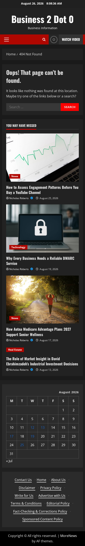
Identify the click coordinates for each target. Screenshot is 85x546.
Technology (18, 247)
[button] (6, 39)
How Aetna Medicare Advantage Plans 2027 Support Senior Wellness (38, 331)
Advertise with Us (51, 495)
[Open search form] (44, 39)
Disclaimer (27, 488)
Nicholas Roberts (19, 198)
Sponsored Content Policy (42, 519)
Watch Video (71, 39)
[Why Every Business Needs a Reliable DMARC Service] (42, 228)
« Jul (9, 461)
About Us (58, 480)
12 (32, 427)
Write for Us (24, 495)
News (14, 176)
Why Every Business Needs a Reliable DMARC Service (40, 260)
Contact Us (23, 480)
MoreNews (68, 535)
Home (41, 480)
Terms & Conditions (26, 503)
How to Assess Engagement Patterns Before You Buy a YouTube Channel (42, 190)
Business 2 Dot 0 (42, 19)
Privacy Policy (50, 488)
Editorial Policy (58, 503)
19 (32, 436)
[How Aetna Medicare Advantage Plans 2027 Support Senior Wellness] (42, 300)
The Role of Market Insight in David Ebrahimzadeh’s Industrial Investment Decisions (42, 361)
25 (22, 445)
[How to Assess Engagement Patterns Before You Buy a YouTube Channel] (42, 157)
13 (43, 427)
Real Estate (15, 349)
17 (11, 436)
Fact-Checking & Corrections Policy (40, 511)
